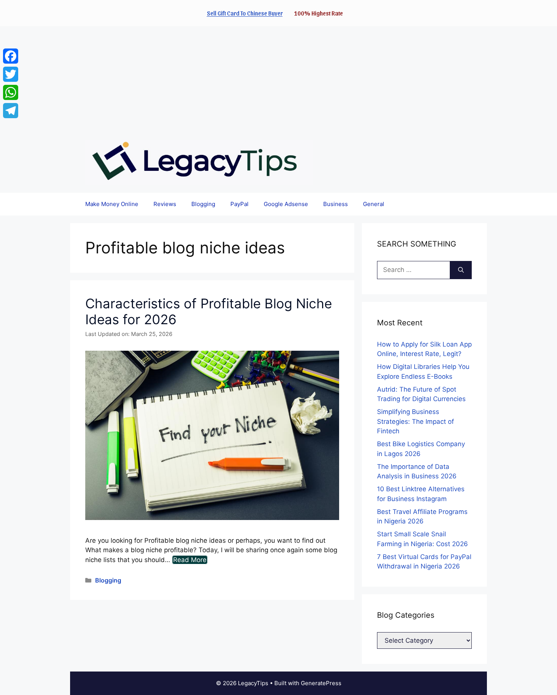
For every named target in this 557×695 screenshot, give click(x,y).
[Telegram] (11, 111)
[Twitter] (11, 74)
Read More (190, 560)
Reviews (164, 204)
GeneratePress (321, 683)
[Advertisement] (227, 79)
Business (335, 204)
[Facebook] (11, 56)
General (373, 204)
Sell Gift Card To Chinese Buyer (245, 13)
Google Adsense (286, 204)
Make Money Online (111, 204)
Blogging (203, 204)
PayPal (239, 204)
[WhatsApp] (11, 92)
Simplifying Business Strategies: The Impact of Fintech (415, 421)
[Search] (461, 270)
